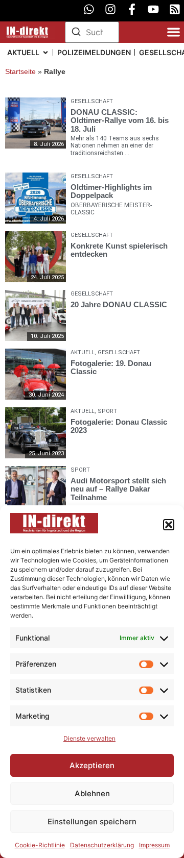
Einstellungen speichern (92, 821)
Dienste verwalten (89, 738)
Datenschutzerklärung (102, 845)
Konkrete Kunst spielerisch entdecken (119, 249)
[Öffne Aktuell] (45, 52)
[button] (169, 525)
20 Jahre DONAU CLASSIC (119, 304)
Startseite (20, 72)
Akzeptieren (92, 765)
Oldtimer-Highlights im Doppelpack (111, 191)
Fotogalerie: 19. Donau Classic (111, 367)
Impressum (154, 845)
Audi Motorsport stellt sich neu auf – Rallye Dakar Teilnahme (118, 488)
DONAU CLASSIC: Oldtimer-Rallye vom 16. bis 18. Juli (120, 120)
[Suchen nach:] (92, 32)
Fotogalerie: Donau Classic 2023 (119, 425)
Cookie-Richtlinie (40, 845)
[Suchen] (76, 33)
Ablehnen (92, 793)
